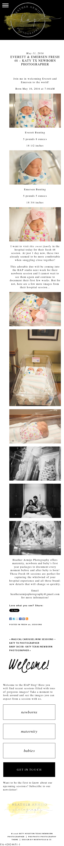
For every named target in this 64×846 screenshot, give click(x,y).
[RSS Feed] (27, 619)
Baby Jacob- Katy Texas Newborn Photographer (31, 648)
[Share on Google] (20, 619)
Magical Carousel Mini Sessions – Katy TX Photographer (32, 641)
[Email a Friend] (17, 619)
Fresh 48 (26, 624)
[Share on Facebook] (10, 619)
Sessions (37, 624)
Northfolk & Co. (43, 839)
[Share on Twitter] (14, 619)
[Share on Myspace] (23, 619)
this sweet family (40, 246)
